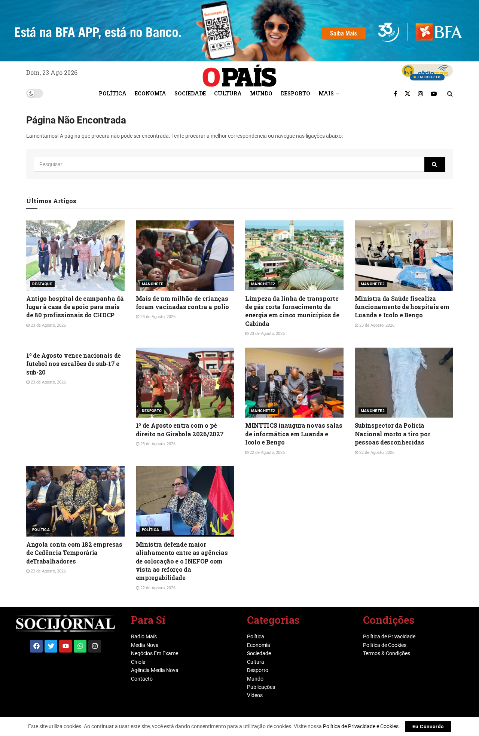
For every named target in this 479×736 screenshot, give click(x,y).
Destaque (42, 284)
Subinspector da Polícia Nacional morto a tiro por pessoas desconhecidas (392, 433)
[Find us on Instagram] (420, 93)
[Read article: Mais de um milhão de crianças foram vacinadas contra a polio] (185, 255)
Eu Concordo (428, 726)
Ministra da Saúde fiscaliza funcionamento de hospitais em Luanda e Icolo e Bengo (402, 306)
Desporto (295, 93)
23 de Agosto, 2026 (48, 325)
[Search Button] (450, 93)
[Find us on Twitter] (408, 93)
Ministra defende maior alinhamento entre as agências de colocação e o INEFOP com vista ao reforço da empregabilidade (182, 561)
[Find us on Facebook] (395, 93)
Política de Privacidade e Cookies (361, 726)
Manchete (153, 284)
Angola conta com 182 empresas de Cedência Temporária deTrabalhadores (74, 552)
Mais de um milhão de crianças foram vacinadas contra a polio (182, 302)
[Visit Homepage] (239, 73)
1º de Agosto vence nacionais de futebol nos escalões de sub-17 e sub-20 (73, 363)
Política (112, 93)
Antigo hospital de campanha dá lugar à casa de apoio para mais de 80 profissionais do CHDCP (74, 306)
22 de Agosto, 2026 (266, 452)
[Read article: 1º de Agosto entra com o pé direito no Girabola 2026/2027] (185, 383)
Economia (150, 93)
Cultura (228, 93)
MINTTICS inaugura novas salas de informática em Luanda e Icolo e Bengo (293, 433)
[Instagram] (94, 646)
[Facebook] (36, 646)
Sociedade (190, 93)
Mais (326, 93)
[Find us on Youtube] (434, 93)
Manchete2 (263, 284)
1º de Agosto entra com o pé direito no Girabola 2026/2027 (180, 429)
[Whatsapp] (80, 646)
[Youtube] (65, 646)
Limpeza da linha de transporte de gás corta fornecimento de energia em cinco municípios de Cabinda (292, 310)
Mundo (261, 93)
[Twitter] (51, 646)
